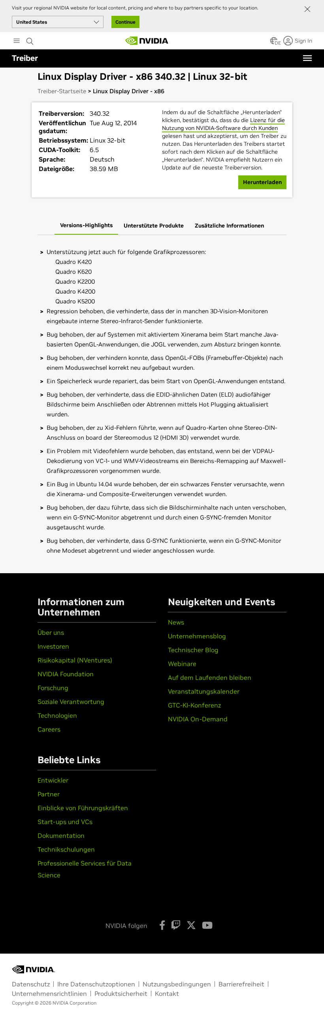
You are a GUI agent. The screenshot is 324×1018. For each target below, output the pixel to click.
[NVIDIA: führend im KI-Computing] (147, 40)
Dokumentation (61, 835)
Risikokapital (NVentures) (75, 660)
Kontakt (167, 993)
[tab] (86, 226)
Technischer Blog (193, 650)
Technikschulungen (66, 849)
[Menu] (307, 58)
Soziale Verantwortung (71, 702)
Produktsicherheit (120, 993)
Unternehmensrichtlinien (49, 993)
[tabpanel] (162, 401)
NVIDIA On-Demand (198, 719)
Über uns (51, 632)
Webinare (182, 664)
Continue (125, 22)
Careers (49, 729)
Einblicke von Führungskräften (83, 808)
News (176, 622)
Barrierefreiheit (241, 984)
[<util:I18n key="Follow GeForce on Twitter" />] (191, 925)
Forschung (53, 688)
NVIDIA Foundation (66, 674)
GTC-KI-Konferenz (194, 705)
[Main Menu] (16, 41)
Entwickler (53, 780)
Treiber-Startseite (62, 91)
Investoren (53, 646)
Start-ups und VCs (65, 822)
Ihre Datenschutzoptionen (96, 984)
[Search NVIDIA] (30, 39)
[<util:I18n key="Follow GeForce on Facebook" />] (162, 925)
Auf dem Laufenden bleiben (209, 677)
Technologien (57, 715)
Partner (49, 794)
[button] (274, 43)
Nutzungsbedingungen (177, 984)
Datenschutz (31, 984)
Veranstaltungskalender (203, 691)
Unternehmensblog (197, 636)
